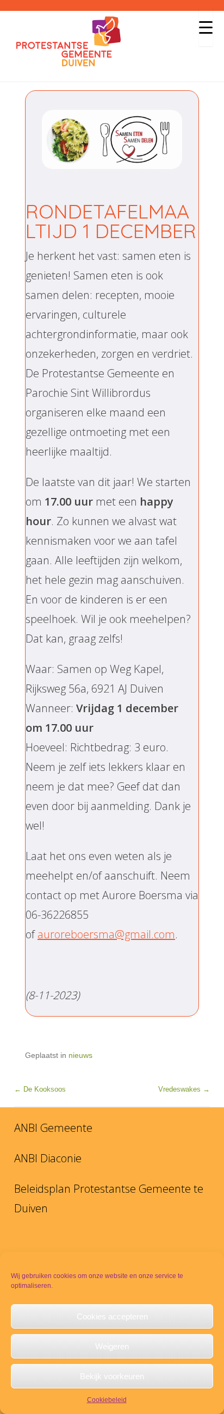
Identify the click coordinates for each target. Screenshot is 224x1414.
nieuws (80, 1055)
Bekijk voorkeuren (112, 1376)
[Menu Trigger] (206, 27)
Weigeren (112, 1346)
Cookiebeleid (107, 1400)
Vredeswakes (184, 1089)
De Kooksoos (40, 1089)
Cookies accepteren (112, 1316)
